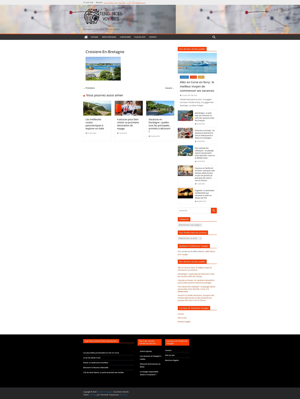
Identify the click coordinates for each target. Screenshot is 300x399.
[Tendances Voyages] (86, 37)
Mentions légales (184, 321)
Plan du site (139, 37)
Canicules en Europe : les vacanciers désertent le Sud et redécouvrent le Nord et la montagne (205, 134)
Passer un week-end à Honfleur (95, 363)
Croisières (184, 77)
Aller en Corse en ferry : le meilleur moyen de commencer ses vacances (197, 86)
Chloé (195, 95)
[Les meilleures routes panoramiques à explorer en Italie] (97, 102)
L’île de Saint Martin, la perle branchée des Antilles (103, 372)
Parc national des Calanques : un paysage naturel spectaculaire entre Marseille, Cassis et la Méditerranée (125, 3)
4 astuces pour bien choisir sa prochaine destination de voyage (128, 124)
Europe (193, 77)
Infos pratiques (109, 37)
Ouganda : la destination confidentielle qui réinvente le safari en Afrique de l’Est (204, 194)
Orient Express (146, 351)
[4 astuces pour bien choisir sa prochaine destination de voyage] (129, 102)
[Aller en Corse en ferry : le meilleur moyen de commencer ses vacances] (197, 63)
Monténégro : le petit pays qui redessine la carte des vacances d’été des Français (204, 117)
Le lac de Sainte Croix (91, 358)
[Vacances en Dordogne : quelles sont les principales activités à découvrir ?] (160, 102)
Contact (153, 37)
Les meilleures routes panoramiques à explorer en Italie (95, 124)
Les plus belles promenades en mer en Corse (101, 353)
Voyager (94, 37)
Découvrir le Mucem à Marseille (95, 367)
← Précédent (89, 88)
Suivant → (169, 88)
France (201, 77)
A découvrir (125, 37)
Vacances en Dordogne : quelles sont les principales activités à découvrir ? (160, 125)
